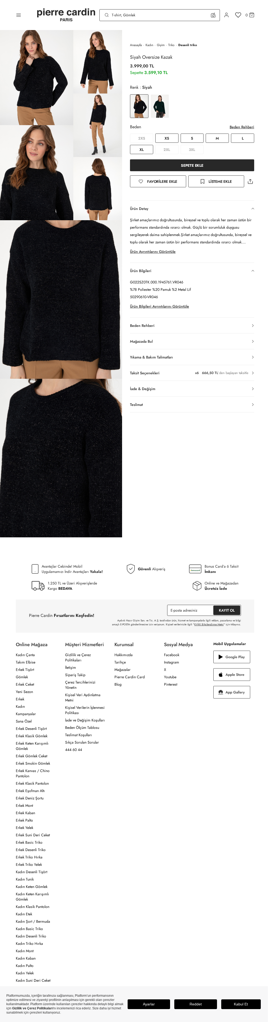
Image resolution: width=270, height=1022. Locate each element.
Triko (171, 45)
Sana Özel (24, 721)
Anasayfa (136, 45)
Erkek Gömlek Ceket (31, 756)
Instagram (171, 662)
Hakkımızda (123, 654)
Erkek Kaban (25, 812)
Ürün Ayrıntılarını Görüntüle (153, 251)
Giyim (161, 45)
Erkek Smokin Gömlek (33, 763)
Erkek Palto (24, 820)
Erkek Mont (24, 805)
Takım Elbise (25, 662)
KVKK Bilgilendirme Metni (209, 624)
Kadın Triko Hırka (29, 943)
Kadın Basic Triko (29, 928)
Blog (118, 684)
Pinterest (170, 684)
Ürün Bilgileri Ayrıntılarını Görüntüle (159, 306)
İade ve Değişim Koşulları (85, 720)
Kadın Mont (24, 951)
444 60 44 (73, 749)
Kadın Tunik (25, 879)
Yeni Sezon (24, 691)
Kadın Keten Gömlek (31, 886)
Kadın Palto (24, 965)
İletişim (70, 667)
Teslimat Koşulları (78, 735)
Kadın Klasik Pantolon (32, 906)
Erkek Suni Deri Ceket (33, 835)
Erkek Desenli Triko (31, 849)
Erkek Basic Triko (29, 842)
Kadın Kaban (26, 958)
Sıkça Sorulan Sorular (82, 742)
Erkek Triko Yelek (29, 864)
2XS (141, 138)
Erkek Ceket (25, 684)
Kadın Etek (24, 914)
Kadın (149, 45)
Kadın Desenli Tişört (31, 871)
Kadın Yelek (25, 973)
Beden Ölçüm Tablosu (82, 727)
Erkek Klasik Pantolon (32, 783)
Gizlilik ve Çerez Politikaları (78, 657)
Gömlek (22, 677)
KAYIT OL (227, 610)
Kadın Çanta (25, 654)
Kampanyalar (26, 713)
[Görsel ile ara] (213, 15)
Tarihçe (120, 662)
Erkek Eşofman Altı (30, 790)
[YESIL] (160, 106)
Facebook (171, 654)
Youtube (170, 677)
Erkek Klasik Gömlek (31, 736)
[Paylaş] (250, 181)
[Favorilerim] (238, 15)
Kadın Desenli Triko (31, 936)
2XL (166, 149)
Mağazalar (122, 669)
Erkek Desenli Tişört (31, 728)
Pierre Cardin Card (129, 677)
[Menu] (18, 15)
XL (141, 149)
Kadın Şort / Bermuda (33, 921)
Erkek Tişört (25, 669)
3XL (192, 149)
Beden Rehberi (242, 127)
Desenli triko (187, 45)
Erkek (20, 699)
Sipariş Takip (75, 674)
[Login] (226, 15)
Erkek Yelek (24, 827)
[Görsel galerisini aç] (36, 77)
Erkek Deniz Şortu (30, 798)
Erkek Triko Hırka (29, 857)
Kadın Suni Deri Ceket (33, 980)
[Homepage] (66, 15)
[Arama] (107, 15)
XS (167, 138)
